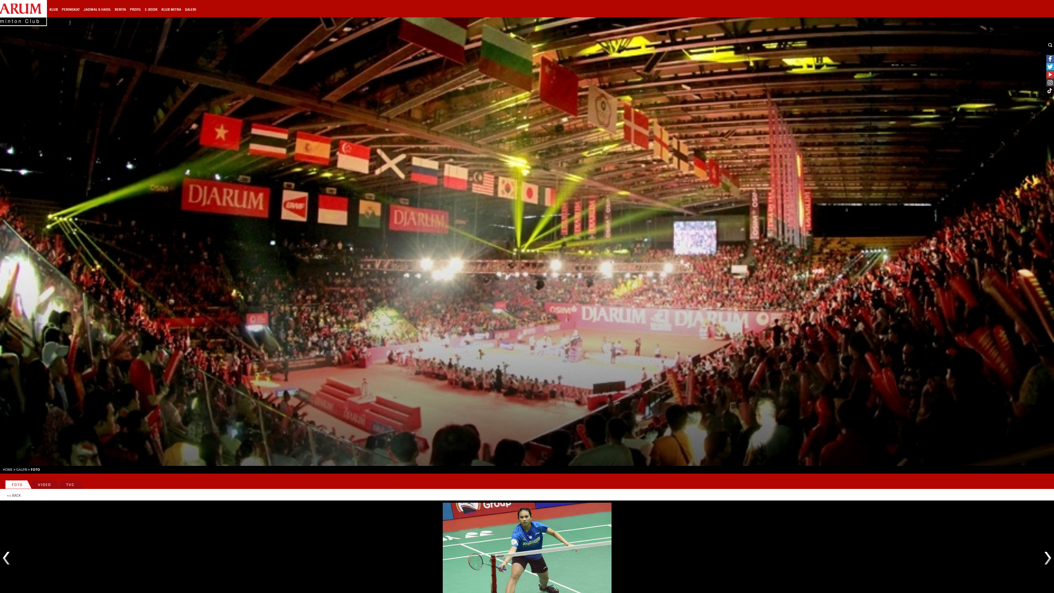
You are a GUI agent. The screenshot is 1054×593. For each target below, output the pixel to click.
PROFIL (135, 9)
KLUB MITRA (171, 9)
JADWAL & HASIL (97, 9)
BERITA (120, 9)
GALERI (190, 9)
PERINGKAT (71, 9)
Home (8, 469)
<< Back (14, 495)
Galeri (21, 469)
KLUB (53, 9)
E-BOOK (151, 9)
